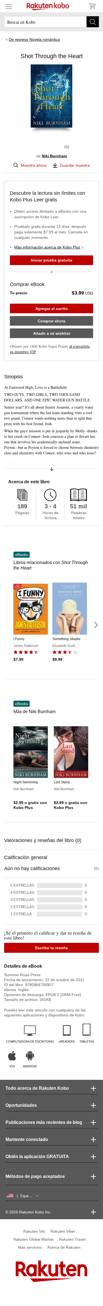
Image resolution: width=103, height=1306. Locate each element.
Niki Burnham (54, 156)
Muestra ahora (33, 165)
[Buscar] (93, 21)
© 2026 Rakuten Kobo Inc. (28, 1212)
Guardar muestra (75, 165)
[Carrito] (92, 6)
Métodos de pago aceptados (35, 1176)
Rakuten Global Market (33, 1239)
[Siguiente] (96, 625)
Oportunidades (21, 1105)
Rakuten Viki (34, 1231)
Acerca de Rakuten (63, 1247)
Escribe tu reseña (51, 948)
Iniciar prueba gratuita (51, 260)
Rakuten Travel (72, 1239)
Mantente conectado (26, 1139)
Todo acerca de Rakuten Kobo (37, 1088)
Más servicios (30, 1247)
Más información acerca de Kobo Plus (47, 247)
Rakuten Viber (63, 1231)
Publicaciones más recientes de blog (43, 1122)
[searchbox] (51, 21)
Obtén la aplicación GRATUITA (37, 1156)
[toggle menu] (8, 6)
